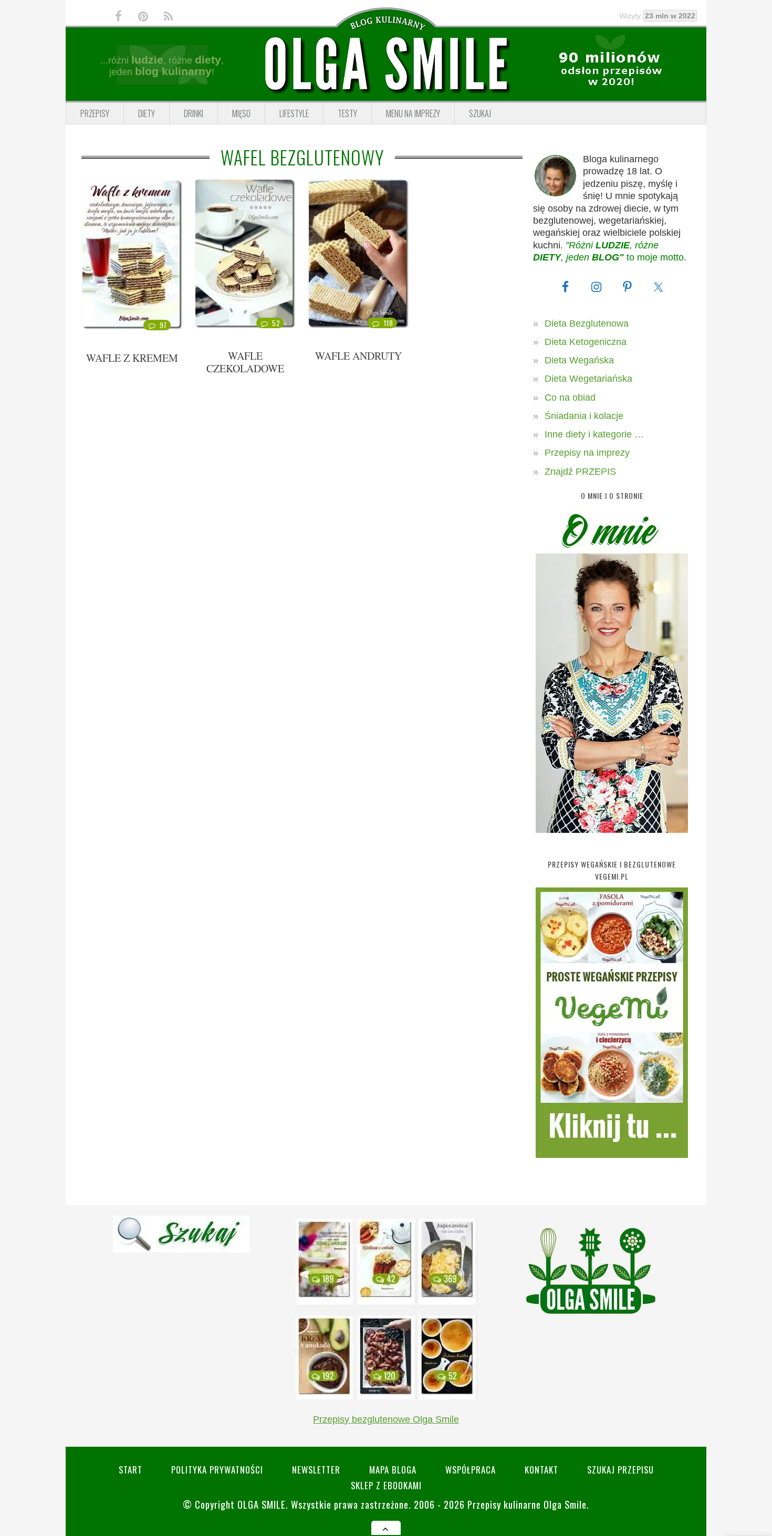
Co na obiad (570, 397)
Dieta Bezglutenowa (587, 323)
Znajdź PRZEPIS (580, 471)
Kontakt (541, 1469)
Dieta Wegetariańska (588, 378)
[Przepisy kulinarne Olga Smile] (386, 64)
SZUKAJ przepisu (620, 1469)
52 (276, 323)
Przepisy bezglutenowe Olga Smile (386, 1419)
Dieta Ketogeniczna (586, 342)
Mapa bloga (392, 1469)
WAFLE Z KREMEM (132, 358)
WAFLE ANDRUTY (358, 356)
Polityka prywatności (217, 1469)
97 (163, 325)
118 (388, 323)
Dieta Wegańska (579, 360)
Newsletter (316, 1469)
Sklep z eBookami (386, 1485)
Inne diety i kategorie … (594, 434)
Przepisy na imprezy (587, 452)
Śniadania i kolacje (584, 416)
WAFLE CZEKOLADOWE (245, 362)
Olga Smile (261, 1504)
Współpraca (470, 1469)
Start (130, 1469)
